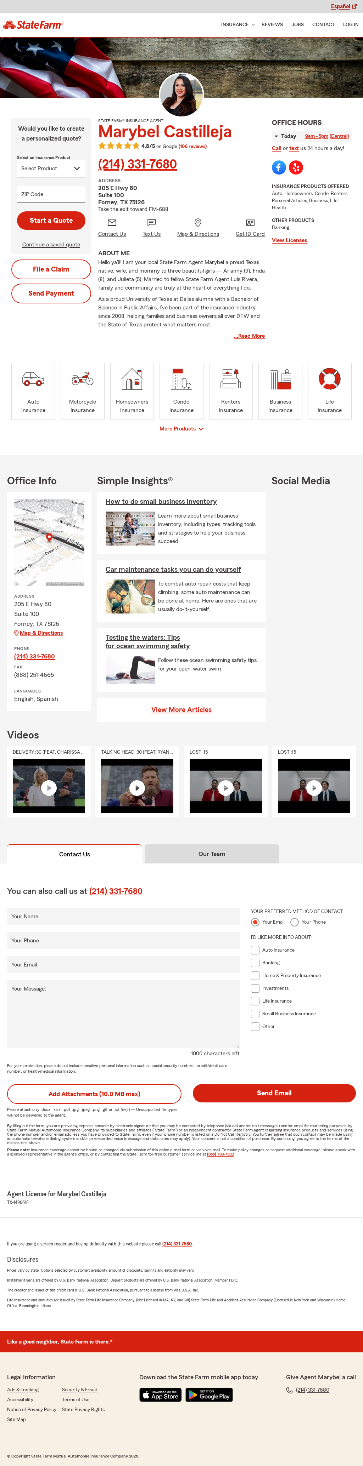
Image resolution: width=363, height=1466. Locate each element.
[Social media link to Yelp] (296, 167)
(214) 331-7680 (137, 164)
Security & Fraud (79, 1389)
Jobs (297, 24)
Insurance (235, 24)
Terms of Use (75, 1399)
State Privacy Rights (83, 1409)
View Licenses (289, 240)
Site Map (16, 1419)
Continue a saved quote (51, 244)
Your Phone (25, 940)
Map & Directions (41, 633)
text (294, 148)
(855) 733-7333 (220, 1154)
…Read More (249, 336)
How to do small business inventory (161, 501)
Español (340, 6)
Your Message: (28, 989)
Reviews (272, 24)
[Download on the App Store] (160, 1395)
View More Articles (181, 709)
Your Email (24, 965)
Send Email (274, 1093)
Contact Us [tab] (74, 854)
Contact (323, 24)
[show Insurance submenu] (252, 25)
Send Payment (51, 293)
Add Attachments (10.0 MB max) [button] (94, 1094)
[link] (33, 25)
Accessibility (20, 1399)
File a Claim (51, 269)
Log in (351, 24)
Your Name (24, 916)
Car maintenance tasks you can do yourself (173, 569)
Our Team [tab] (212, 854)
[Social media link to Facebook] (279, 167)
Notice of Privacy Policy (31, 1409)
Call (276, 148)
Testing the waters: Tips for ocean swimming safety (148, 642)
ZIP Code (32, 194)
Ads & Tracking (23, 1389)
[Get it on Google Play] (209, 1395)
